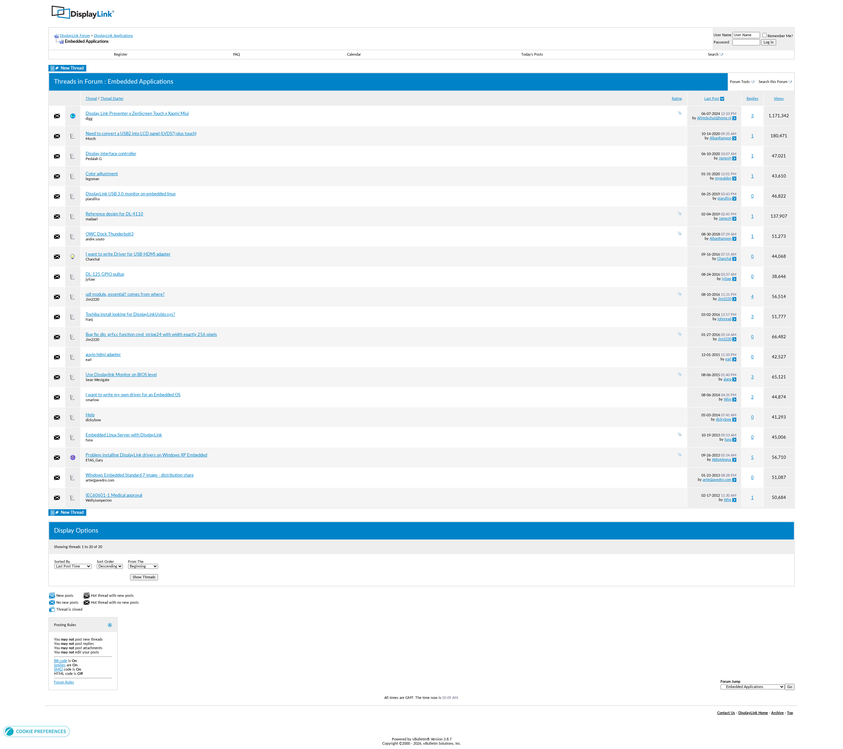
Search (713, 54)
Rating (677, 98)
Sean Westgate (97, 380)
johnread (724, 319)
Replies (752, 98)
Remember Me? (780, 36)
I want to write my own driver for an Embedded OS (133, 395)
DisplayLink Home (753, 713)
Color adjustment (102, 174)
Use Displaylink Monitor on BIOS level (121, 375)
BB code (60, 661)
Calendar (354, 54)
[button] (36, 736)
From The (136, 562)
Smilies (60, 665)
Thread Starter (111, 98)
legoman (92, 179)
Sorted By (62, 562)
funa (89, 440)
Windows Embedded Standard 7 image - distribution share (140, 475)
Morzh (91, 139)
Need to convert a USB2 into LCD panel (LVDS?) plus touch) (141, 133)
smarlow (92, 400)
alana (727, 379)
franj (89, 319)
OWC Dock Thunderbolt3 (110, 234)
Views (779, 98)
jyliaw (90, 279)
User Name (722, 35)
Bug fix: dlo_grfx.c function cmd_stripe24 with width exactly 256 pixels (151, 334)
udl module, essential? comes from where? (125, 294)
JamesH (725, 158)
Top (790, 713)
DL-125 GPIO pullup (105, 274)
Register (120, 54)
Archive (777, 713)
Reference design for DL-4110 (114, 214)
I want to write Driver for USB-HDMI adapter (128, 254)
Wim (727, 399)
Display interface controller (111, 154)
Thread (91, 98)
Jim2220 (92, 299)
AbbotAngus (721, 459)
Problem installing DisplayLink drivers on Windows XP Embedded (146, 455)
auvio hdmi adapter (103, 354)
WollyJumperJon (99, 500)
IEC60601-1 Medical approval (114, 495)
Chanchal (93, 259)
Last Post (711, 98)
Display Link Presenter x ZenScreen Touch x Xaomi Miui (137, 113)
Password (721, 42)
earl (89, 360)
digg (89, 119)
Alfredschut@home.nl (714, 118)
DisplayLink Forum (75, 36)
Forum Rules (64, 682)
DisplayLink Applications (113, 36)
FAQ (236, 54)
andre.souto (95, 239)
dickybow (93, 420)
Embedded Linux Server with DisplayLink (124, 435)
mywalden (723, 178)
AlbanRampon (720, 138)
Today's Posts (532, 54)
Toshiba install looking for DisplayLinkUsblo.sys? (130, 314)
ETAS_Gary (94, 460)
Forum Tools (740, 82)
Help (90, 415)
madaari (92, 219)
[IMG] (58, 669)
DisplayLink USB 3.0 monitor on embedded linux (131, 194)
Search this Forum (773, 82)
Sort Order (105, 562)
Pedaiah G (94, 159)
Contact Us (726, 713)
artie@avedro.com (100, 480)
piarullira (92, 199)
